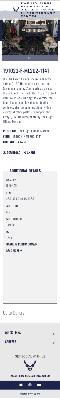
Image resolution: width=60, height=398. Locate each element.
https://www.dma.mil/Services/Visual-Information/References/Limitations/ (26, 297)
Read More (13, 251)
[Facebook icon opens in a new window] (21, 385)
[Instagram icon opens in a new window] (30, 385)
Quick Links (13, 332)
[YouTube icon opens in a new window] (39, 385)
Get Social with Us (30, 356)
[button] (5, 10)
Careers (10, 341)
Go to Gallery (13, 312)
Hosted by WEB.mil (30, 393)
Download (13, 152)
